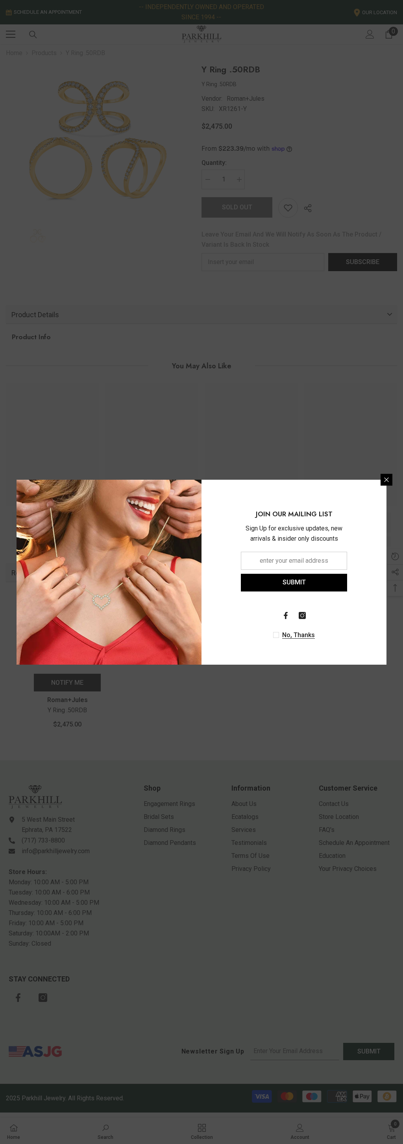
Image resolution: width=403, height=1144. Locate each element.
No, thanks (298, 635)
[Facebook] (285, 615)
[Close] (386, 480)
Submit (294, 582)
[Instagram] (302, 615)
